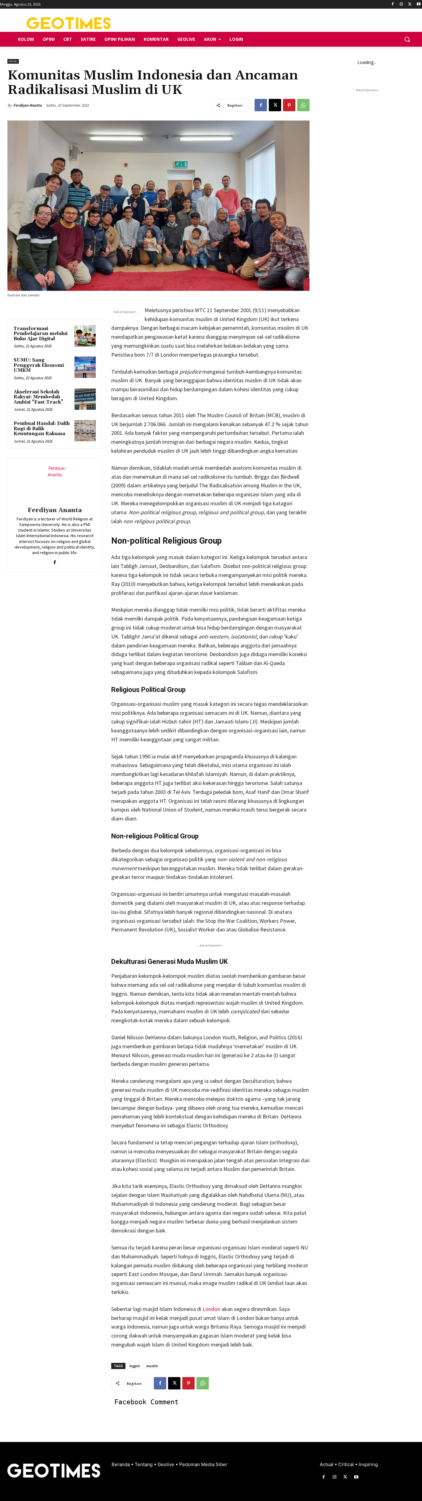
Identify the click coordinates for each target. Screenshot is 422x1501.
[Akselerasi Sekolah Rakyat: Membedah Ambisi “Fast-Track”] (85, 399)
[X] (409, 4)
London (211, 1308)
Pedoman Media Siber (203, 1464)
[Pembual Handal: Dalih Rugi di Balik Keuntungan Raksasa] (85, 430)
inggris (134, 1365)
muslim (152, 1365)
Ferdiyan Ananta (27, 105)
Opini (13, 61)
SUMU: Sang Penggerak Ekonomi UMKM (39, 365)
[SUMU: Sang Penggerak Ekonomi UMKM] (85, 367)
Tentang (144, 1464)
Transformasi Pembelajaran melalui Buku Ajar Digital (41, 334)
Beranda (121, 1464)
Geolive (166, 1464)
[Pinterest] (289, 105)
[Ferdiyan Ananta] (54, 483)
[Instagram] (401, 4)
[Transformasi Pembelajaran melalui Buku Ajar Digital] (85, 335)
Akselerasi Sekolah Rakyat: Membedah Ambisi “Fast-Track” (38, 397)
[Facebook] (392, 4)
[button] (407, 39)
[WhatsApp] (303, 105)
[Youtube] (418, 4)
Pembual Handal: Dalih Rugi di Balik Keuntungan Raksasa (42, 429)
